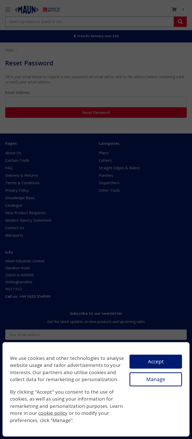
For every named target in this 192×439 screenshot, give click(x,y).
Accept (156, 361)
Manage (155, 379)
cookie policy (53, 413)
